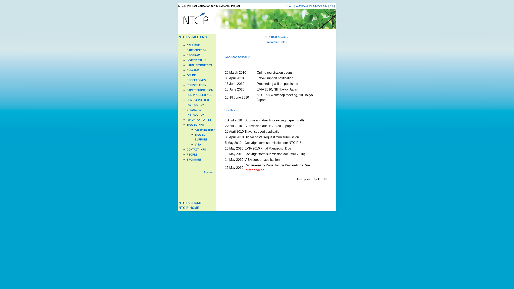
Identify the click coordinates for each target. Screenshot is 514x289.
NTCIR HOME (189, 208)
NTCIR (289, 5)
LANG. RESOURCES (199, 65)
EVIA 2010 (193, 70)
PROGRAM (193, 55)
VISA (198, 144)
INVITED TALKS (196, 60)
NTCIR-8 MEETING (193, 37)
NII (331, 5)
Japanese (209, 172)
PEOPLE (192, 154)
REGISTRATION (196, 85)
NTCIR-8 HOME (190, 203)
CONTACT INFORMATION (311, 5)
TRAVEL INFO (195, 124)
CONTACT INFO (196, 149)
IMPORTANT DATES (199, 119)
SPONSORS (194, 159)
